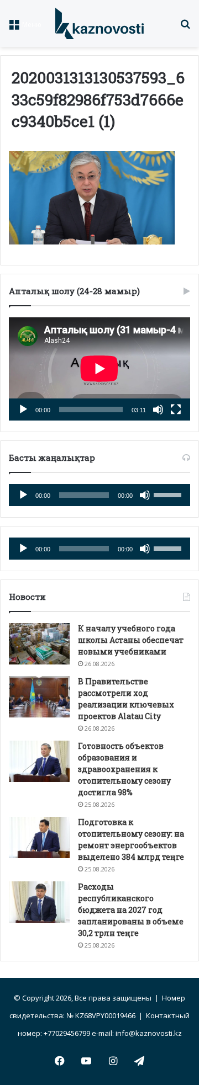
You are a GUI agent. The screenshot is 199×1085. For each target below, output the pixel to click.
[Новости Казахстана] (99, 23)
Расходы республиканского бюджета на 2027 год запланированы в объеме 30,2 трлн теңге (131, 909)
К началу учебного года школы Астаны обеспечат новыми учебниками (131, 640)
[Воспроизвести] (23, 409)
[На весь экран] (175, 409)
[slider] (169, 494)
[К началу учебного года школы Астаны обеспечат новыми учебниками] (39, 643)
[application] (99, 369)
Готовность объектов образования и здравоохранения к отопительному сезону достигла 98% (124, 769)
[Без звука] (158, 409)
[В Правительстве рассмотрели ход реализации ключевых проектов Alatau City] (39, 696)
